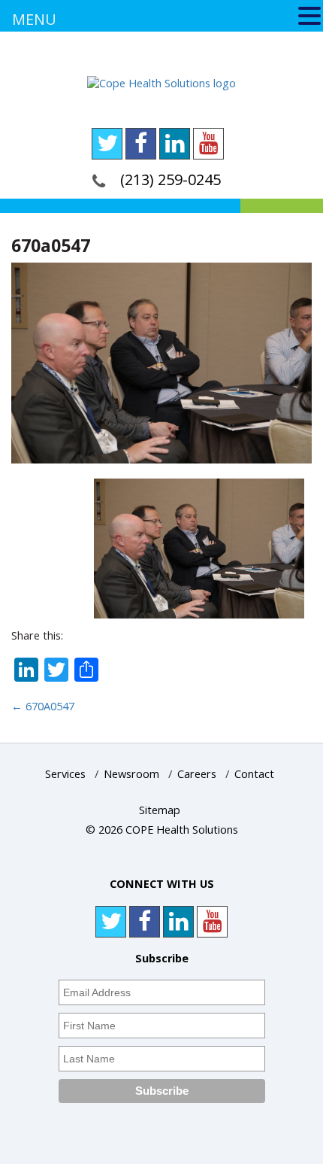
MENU (34, 19)
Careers (196, 774)
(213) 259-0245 (170, 179)
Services (65, 774)
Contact (254, 774)
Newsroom (131, 774)
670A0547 (42, 706)
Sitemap (159, 810)
